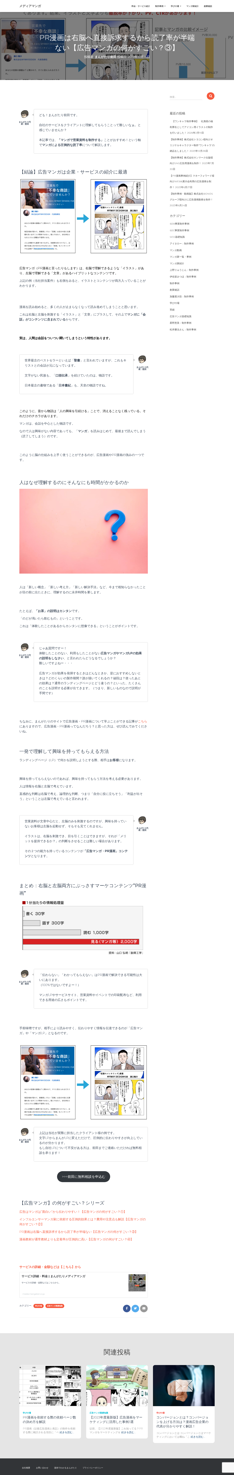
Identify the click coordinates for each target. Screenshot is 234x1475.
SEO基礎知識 (177, 236)
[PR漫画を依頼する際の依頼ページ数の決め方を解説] (50, 1385)
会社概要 (26, 1467)
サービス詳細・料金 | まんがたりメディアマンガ (53, 1276)
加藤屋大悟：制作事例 (182, 296)
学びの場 (175, 6)
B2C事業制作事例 (179, 230)
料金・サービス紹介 (141, 6)
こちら (142, 721)
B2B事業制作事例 (179, 223)
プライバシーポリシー (93, 1467)
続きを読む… (67, 1432)
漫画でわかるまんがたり (65, 1467)
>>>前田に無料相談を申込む (83, 1176)
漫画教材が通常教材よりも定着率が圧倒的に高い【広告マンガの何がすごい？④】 (76, 1239)
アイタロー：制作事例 (182, 243)
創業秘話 (208, 6)
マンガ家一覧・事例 (180, 256)
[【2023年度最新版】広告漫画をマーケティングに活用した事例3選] (117, 1385)
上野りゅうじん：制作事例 (184, 269)
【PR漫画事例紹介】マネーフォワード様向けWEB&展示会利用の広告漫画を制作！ (192, 181)
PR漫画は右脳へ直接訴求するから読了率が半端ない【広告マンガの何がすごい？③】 (78, 1232)
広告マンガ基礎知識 (55, 1306)
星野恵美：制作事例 (180, 322)
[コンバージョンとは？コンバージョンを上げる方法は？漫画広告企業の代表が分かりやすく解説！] (184, 1385)
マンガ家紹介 (192, 6)
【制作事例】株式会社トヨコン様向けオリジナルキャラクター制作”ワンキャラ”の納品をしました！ (192, 145)
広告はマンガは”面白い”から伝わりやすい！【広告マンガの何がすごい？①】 (73, 1212)
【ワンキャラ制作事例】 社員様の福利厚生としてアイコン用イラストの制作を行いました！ (191, 127)
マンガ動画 (176, 250)
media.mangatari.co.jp (33, 1294)
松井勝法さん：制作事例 (183, 329)
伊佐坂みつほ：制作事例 (183, 276)
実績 (172, 309)
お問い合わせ (42, 1467)
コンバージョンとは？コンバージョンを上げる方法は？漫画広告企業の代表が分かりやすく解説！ (182, 1421)
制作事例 (159, 6)
